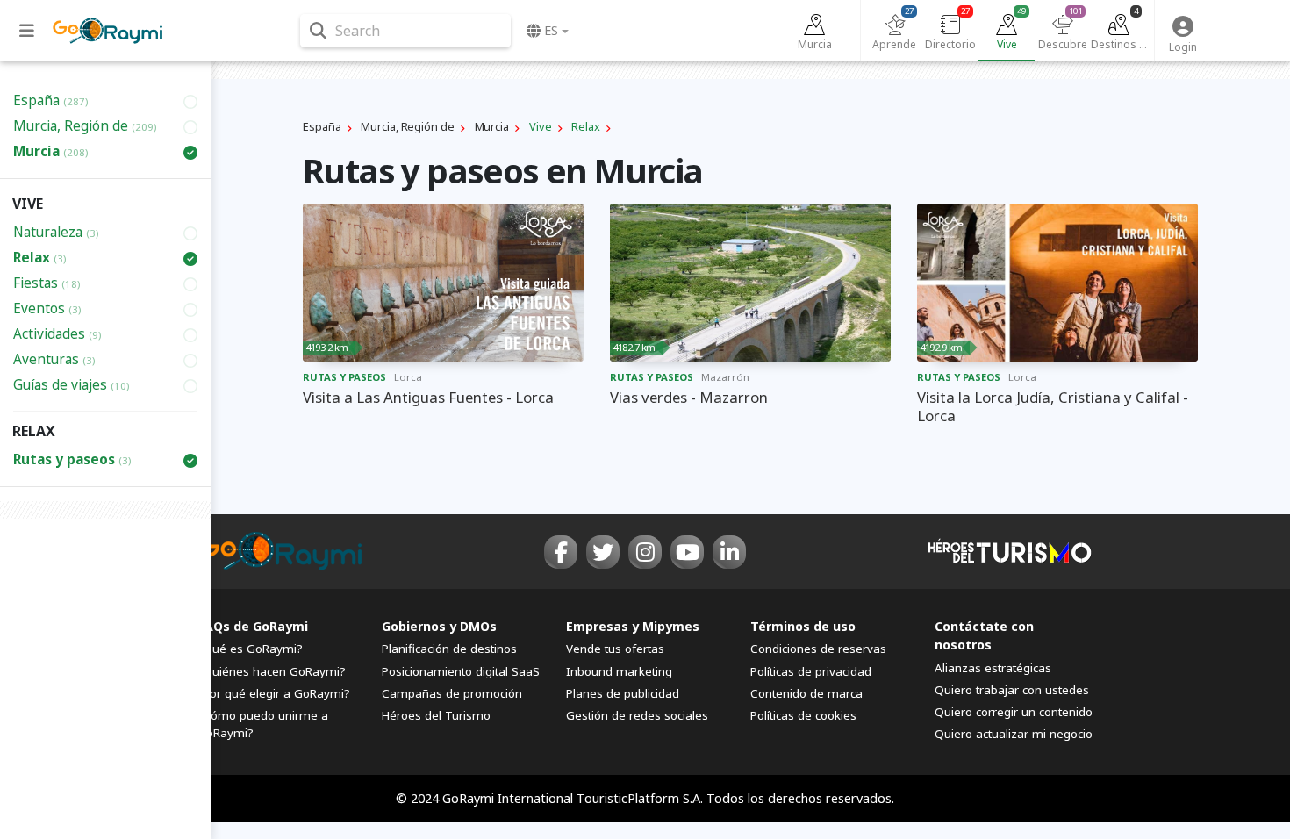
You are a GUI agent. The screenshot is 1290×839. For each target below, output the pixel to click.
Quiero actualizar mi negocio (1014, 734)
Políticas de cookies (803, 715)
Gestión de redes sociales (637, 715)
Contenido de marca (806, 693)
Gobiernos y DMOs (439, 626)
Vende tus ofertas (615, 648)
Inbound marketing (619, 671)
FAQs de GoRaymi (252, 626)
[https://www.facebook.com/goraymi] (560, 552)
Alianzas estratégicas (993, 668)
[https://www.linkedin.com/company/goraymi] (729, 552)
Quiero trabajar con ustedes (1012, 690)
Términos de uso (803, 626)
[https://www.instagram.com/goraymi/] (645, 552)
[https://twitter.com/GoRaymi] (603, 552)
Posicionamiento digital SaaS (461, 671)
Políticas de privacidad (810, 671)
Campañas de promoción (452, 693)
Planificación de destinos (449, 648)
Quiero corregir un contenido (1014, 712)
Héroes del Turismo (436, 715)
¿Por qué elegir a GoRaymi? (273, 693)
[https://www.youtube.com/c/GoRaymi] (687, 552)
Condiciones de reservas (818, 648)
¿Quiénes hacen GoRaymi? (271, 671)
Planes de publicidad (622, 693)
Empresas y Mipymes (632, 626)
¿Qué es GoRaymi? (250, 648)
